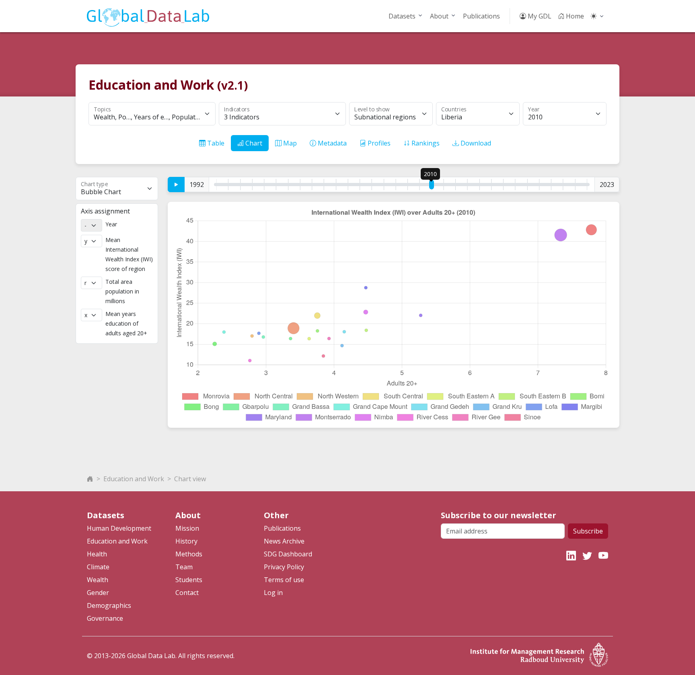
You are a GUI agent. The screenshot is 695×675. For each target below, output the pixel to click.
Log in (273, 592)
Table (215, 143)
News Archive (284, 541)
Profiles (378, 143)
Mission (187, 528)
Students (188, 579)
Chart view (190, 478)
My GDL (538, 16)
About (439, 16)
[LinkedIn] (571, 555)
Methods (188, 554)
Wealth (97, 579)
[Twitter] (587, 555)
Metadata (331, 143)
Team (184, 566)
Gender (98, 592)
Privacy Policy (284, 566)
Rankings (425, 143)
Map (289, 143)
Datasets (402, 16)
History (186, 541)
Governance (105, 618)
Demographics (109, 605)
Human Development (119, 528)
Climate (98, 566)
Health (97, 554)
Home (574, 16)
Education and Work (133, 478)
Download (475, 143)
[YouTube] (603, 555)
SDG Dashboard (288, 554)
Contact (187, 592)
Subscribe (588, 531)
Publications (481, 16)
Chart (253, 143)
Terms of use (284, 579)
